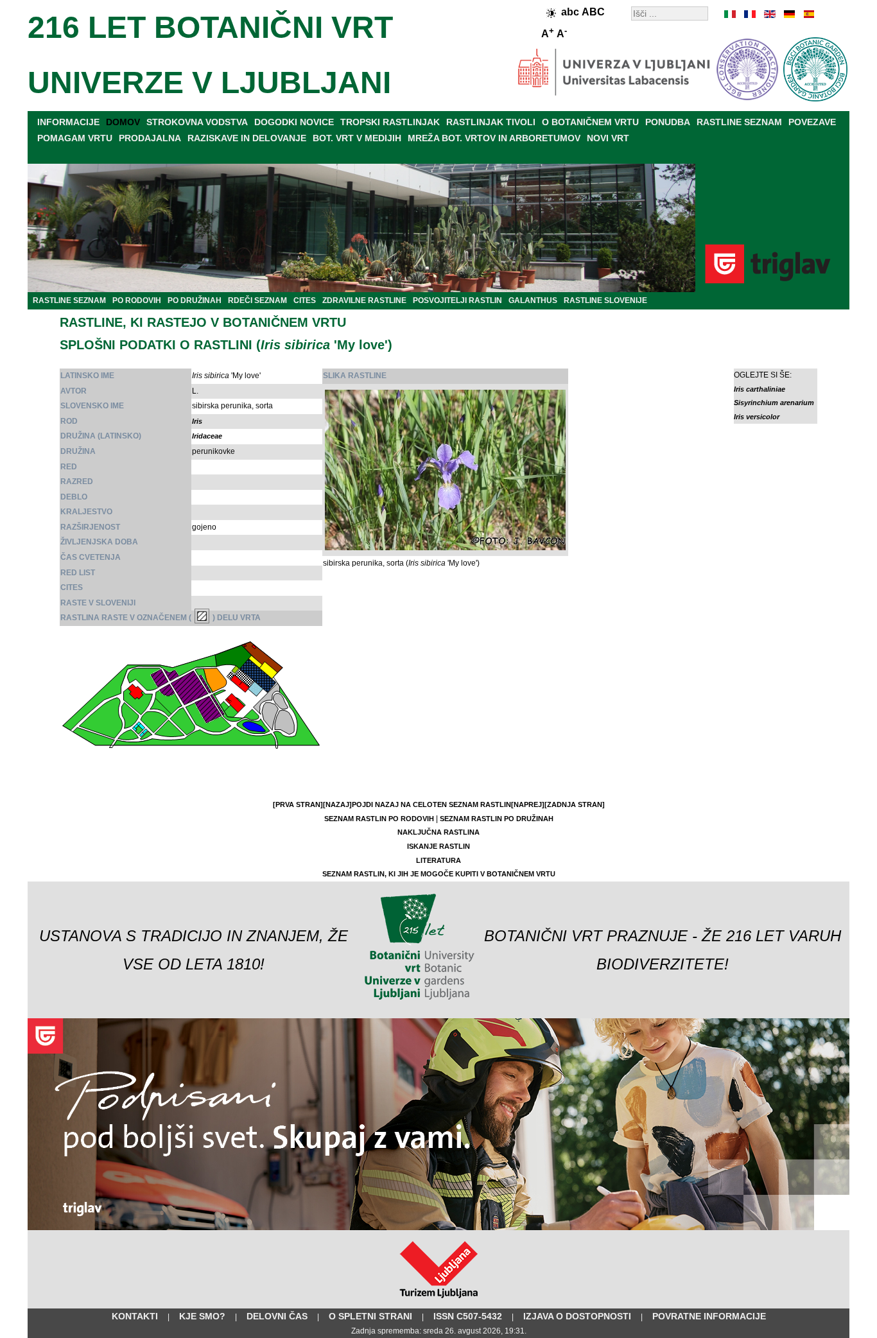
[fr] (749, 14)
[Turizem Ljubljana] (439, 1301)
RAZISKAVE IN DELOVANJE (246, 138)
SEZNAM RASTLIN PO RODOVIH (379, 818)
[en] (769, 14)
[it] (730, 14)
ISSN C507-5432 (467, 1316)
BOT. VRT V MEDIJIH (357, 138)
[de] (788, 14)
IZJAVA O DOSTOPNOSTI (577, 1316)
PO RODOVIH (136, 300)
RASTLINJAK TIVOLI (490, 122)
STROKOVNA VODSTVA (197, 122)
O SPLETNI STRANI (370, 1316)
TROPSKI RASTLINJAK (390, 122)
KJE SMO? (202, 1316)
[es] (807, 14)
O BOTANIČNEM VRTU (590, 122)
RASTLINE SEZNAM (739, 122)
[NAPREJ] (527, 804)
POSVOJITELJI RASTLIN (457, 300)
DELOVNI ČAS (277, 1316)
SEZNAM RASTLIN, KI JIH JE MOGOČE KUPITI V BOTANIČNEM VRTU (438, 874)
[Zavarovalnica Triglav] (438, 1227)
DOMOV (123, 122)
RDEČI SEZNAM (257, 300)
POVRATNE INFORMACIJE (709, 1316)
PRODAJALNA (150, 138)
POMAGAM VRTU (74, 138)
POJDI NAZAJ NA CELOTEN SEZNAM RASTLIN (431, 804)
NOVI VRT (608, 138)
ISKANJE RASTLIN (438, 846)
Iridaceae (207, 436)
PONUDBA (667, 122)
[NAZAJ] (337, 804)
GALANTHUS (532, 300)
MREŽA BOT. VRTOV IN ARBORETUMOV (494, 138)
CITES (304, 300)
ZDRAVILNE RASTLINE (364, 300)
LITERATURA (438, 860)
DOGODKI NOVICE (294, 122)
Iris (197, 421)
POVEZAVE (812, 122)
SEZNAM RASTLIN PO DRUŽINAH (496, 818)
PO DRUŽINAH (194, 300)
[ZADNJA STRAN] (574, 804)
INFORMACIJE (68, 122)
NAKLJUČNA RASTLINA (438, 832)
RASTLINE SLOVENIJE (605, 300)
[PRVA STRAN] (298, 804)
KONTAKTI (135, 1316)
